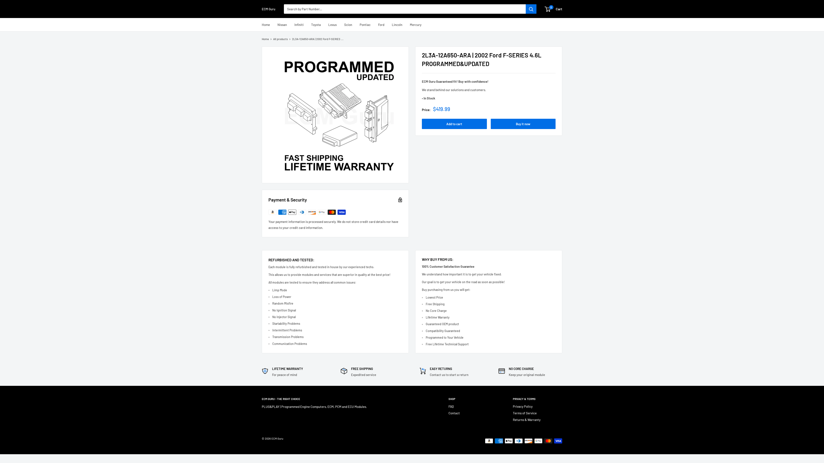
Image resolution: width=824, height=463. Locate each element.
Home (266, 25)
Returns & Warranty (527, 420)
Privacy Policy (523, 406)
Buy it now (523, 124)
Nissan (282, 25)
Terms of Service (525, 413)
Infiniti (299, 25)
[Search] (531, 9)
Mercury (415, 25)
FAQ (451, 406)
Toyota (316, 25)
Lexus (332, 25)
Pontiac (365, 25)
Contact (454, 413)
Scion (348, 25)
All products (280, 39)
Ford (381, 25)
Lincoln (397, 25)
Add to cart (454, 124)
